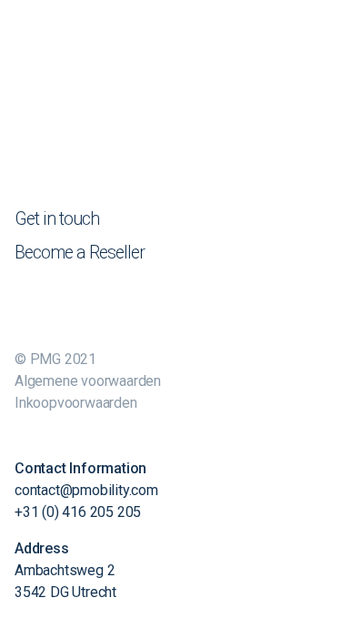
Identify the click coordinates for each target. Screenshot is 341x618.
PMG (270, 26)
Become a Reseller (80, 252)
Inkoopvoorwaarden (76, 402)
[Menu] (315, 22)
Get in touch (57, 218)
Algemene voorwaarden (88, 381)
